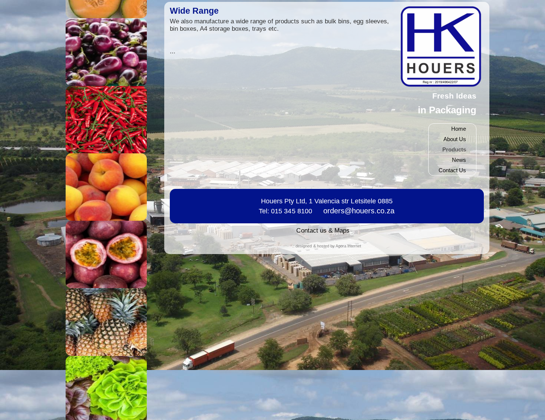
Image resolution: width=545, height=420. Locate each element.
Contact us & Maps (323, 230)
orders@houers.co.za (359, 211)
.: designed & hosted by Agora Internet (326, 246)
